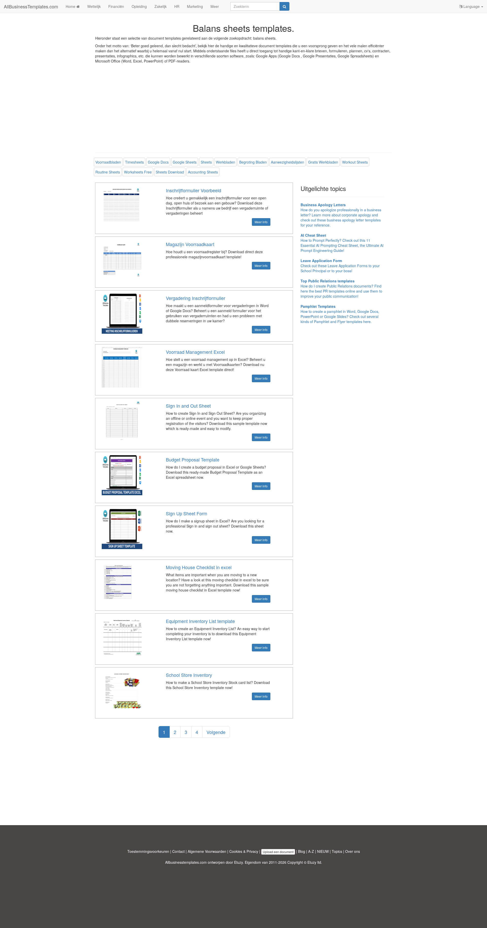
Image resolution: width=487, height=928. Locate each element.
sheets (206, 162)
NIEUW (323, 851)
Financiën (116, 6)
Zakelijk (160, 6)
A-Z (311, 851)
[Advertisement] (243, 111)
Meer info (261, 222)
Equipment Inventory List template (200, 621)
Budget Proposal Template (192, 459)
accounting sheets (203, 171)
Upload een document (278, 852)
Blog (301, 851)
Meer (215, 6)
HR (176, 6)
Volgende (215, 732)
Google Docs (158, 162)
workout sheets (355, 162)
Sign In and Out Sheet (188, 405)
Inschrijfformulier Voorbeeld (193, 190)
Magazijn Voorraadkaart (190, 244)
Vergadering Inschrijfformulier (195, 298)
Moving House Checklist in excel (199, 567)
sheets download (170, 171)
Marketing (195, 6)
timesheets (134, 162)
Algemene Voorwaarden (207, 851)
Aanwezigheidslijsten (287, 162)
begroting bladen (253, 162)
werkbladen (225, 162)
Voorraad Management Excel (195, 351)
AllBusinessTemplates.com (31, 6)
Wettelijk (94, 6)
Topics (337, 851)
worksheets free (138, 171)
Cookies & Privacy (243, 851)
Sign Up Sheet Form (186, 513)
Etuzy (238, 862)
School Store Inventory (189, 674)
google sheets (185, 162)
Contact (178, 851)
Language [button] (471, 6)
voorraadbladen (108, 162)
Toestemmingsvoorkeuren (148, 851)
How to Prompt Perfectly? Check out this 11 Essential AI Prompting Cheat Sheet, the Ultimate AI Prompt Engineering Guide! (342, 243)
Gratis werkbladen (323, 162)
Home (71, 6)
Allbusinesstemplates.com (186, 862)
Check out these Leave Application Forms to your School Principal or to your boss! (340, 265)
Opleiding (139, 6)
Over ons (352, 851)
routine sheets (107, 171)
